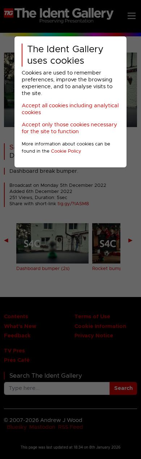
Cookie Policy (66, 151)
